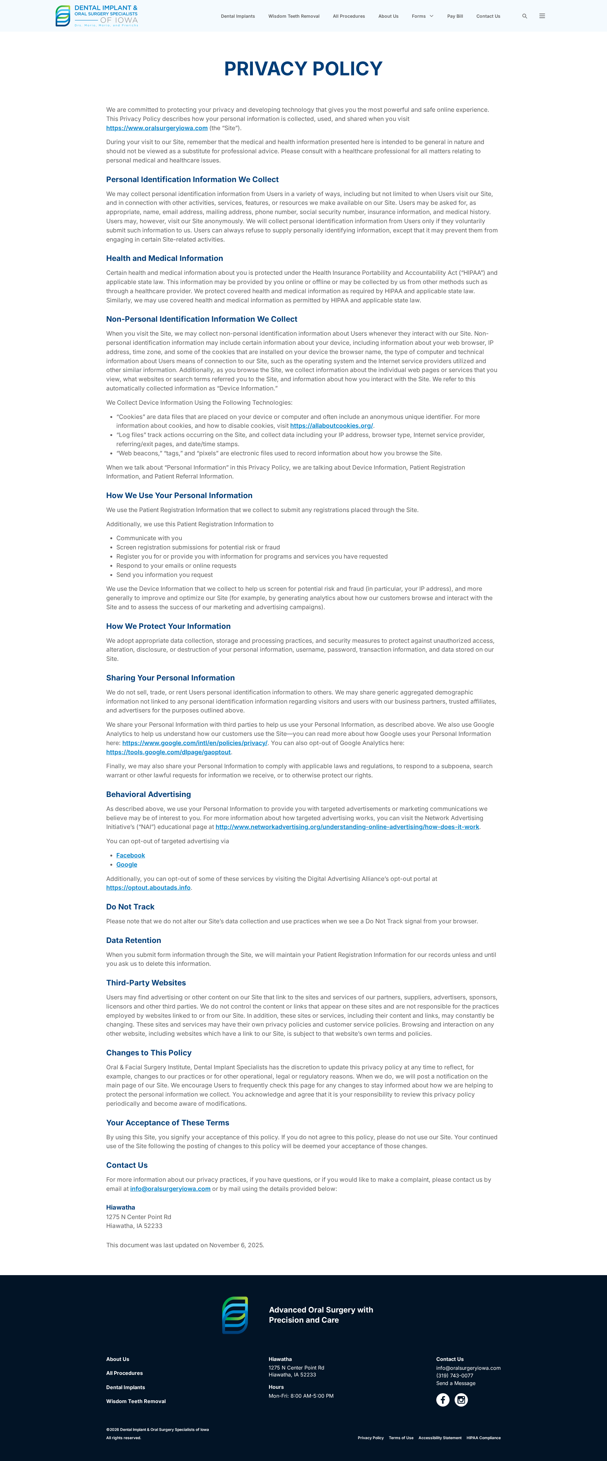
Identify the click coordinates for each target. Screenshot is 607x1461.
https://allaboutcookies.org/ (331, 425)
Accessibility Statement (440, 1437)
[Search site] (524, 15)
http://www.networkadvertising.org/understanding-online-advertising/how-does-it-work (347, 827)
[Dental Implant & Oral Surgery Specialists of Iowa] (97, 16)
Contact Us (488, 16)
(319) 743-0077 (454, 1375)
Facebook (130, 855)
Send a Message (455, 1383)
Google (126, 864)
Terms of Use (401, 1437)
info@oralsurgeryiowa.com (170, 1188)
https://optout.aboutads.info (148, 887)
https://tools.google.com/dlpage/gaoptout (168, 752)
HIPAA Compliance (484, 1437)
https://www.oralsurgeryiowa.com (157, 128)
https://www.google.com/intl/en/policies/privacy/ (194, 743)
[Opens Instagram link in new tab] (461, 1400)
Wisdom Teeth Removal (294, 16)
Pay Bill (455, 16)
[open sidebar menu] (542, 15)
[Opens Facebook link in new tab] (443, 1400)
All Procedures (349, 16)
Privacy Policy (371, 1437)
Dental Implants (238, 16)
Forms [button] (419, 16)
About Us (388, 16)
